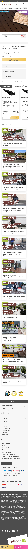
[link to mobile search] (18, 4)
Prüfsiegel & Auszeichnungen (11, 458)
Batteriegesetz (6, 452)
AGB (3, 445)
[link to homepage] (7, 5)
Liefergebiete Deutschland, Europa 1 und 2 (12, 508)
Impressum (5, 434)
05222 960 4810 (7, 409)
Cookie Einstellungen (8, 454)
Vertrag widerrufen (6, 463)
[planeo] (18, 541)
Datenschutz (6, 448)
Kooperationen (6, 430)
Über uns (4, 421)
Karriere (4, 432)
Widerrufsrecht (6, 450)
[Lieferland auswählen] (2, 1)
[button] (2, 1)
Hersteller (5, 424)
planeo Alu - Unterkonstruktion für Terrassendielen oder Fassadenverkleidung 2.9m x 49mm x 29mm (10, 101)
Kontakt (4, 426)
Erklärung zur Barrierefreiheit (10, 456)
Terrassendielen (18, 8)
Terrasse (10, 8)
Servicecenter (6, 443)
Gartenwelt (4, 8)
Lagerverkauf (6, 428)
